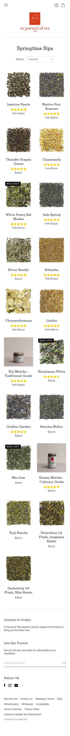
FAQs (59, 699)
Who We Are (10, 699)
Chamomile (51, 159)
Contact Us (26, 699)
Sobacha (51, 270)
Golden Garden (19, 427)
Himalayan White (51, 371)
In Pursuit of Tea (19, 719)
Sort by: (20, 59)
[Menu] (6, 5)
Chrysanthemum (18, 320)
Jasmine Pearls (18, 104)
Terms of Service (13, 709)
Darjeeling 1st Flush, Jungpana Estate (51, 537)
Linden (51, 320)
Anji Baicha (18, 533)
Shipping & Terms (44, 699)
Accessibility (42, 704)
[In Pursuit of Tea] (35, 22)
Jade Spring (52, 215)
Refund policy (11, 704)
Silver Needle (18, 270)
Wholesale (27, 704)
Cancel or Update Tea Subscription (22, 714)
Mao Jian (18, 477)
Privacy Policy (32, 709)
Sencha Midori (51, 427)
